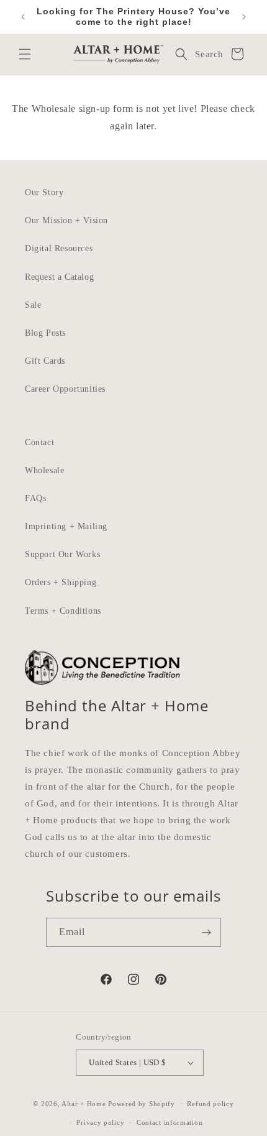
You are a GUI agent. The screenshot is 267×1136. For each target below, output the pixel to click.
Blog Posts (45, 333)
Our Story (44, 192)
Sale (33, 305)
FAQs (35, 498)
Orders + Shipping (60, 582)
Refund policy (210, 1103)
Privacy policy (100, 1122)
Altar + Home (83, 1103)
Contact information (169, 1122)
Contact (39, 442)
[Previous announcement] (23, 16)
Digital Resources (59, 248)
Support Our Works (62, 554)
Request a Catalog (59, 277)
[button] (24, 54)
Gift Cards (45, 361)
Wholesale (44, 470)
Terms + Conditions (63, 611)
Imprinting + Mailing (66, 526)
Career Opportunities (65, 389)
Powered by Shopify (141, 1103)
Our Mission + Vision (66, 220)
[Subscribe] (206, 932)
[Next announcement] (244, 16)
